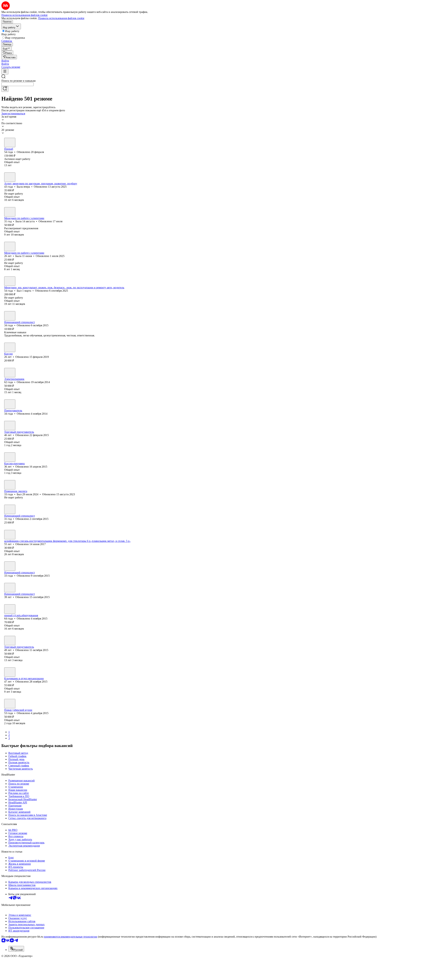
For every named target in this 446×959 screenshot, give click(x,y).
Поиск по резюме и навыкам (18, 80)
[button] (5, 60)
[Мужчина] (9, 142)
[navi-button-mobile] (4, 71)
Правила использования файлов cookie (61, 18)
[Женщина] (9, 177)
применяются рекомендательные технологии (70, 936)
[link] (7, 53)
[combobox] (17, 84)
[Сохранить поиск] (4, 89)
